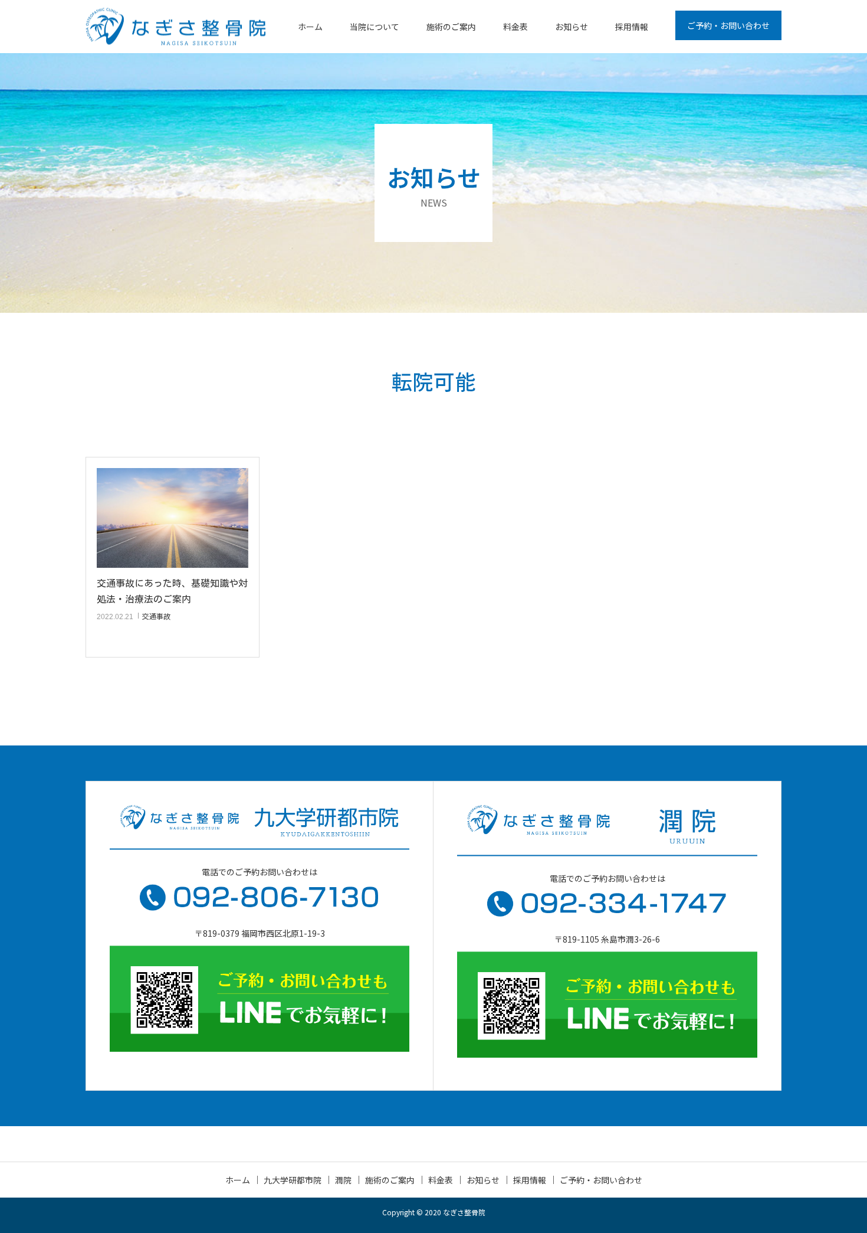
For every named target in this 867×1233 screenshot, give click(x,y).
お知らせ (571, 26)
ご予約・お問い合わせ (728, 25)
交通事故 (156, 616)
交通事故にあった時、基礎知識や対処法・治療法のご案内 (172, 591)
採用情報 (631, 26)
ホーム (310, 26)
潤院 (343, 1180)
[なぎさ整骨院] (175, 26)
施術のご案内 (451, 26)
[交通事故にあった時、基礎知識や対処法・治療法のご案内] (172, 518)
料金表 (515, 26)
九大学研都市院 (292, 1180)
